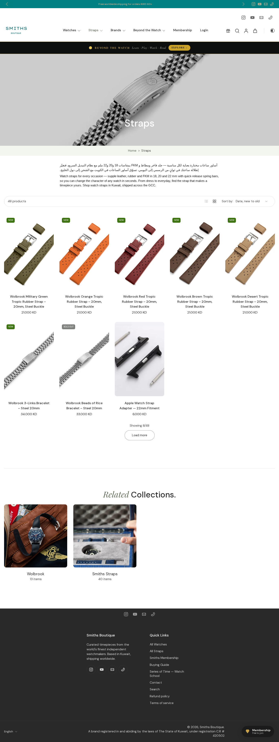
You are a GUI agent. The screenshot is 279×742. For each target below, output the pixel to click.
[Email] (266, 4)
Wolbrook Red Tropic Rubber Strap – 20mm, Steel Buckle (139, 301)
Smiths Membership (164, 658)
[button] (228, 31)
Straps (93, 30)
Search (155, 689)
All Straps (156, 651)
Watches (69, 30)
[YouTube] (260, 4)
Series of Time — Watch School (167, 673)
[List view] (206, 201)
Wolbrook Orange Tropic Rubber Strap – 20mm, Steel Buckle (84, 301)
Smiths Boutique (212, 727)
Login (204, 30)
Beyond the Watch (147, 30)
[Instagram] (253, 4)
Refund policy (160, 696)
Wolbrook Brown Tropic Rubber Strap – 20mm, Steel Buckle (194, 301)
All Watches (158, 644)
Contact (156, 683)
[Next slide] (243, 4)
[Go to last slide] (7, 4)
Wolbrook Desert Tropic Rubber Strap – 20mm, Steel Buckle (250, 301)
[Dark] (269, 30)
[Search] (237, 31)
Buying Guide (159, 665)
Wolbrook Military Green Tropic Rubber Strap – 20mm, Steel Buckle (29, 301)
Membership (182, 30)
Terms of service (162, 703)
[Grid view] (214, 201)
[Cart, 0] (255, 30)
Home (132, 151)
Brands (116, 30)
